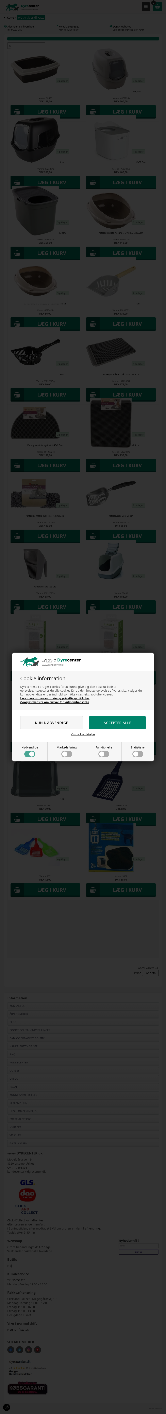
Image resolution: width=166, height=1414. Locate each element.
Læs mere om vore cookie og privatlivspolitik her (54, 698)
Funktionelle (104, 747)
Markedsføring (67, 747)
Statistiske (138, 747)
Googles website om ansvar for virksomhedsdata (54, 702)
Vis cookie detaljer (83, 734)
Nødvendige (29, 747)
